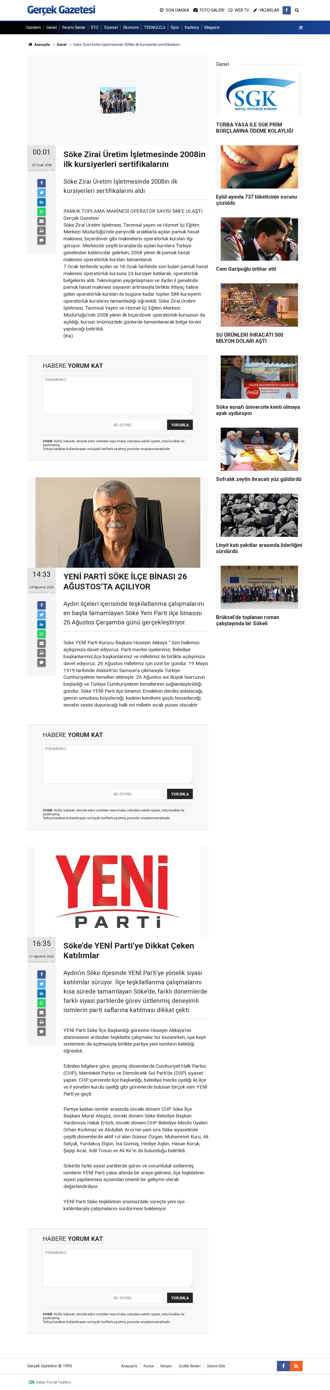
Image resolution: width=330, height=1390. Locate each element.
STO (94, 27)
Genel (51, 27)
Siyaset (111, 27)
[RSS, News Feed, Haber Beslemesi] (296, 1366)
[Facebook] (41, 183)
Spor (175, 27)
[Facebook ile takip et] (287, 10)
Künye (149, 1366)
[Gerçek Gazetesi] (61, 9)
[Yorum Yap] (41, 240)
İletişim (166, 1366)
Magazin (212, 27)
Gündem (33, 27)
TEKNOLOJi (154, 27)
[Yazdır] (41, 231)
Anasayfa (129, 1366)
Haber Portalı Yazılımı (53, 1382)
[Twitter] (41, 193)
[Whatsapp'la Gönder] (41, 212)
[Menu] (301, 27)
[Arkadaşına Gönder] (41, 221)
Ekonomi (131, 27)
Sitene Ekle (216, 1366)
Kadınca (192, 27)
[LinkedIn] (41, 202)
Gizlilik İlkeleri (190, 1366)
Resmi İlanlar (73, 27)
